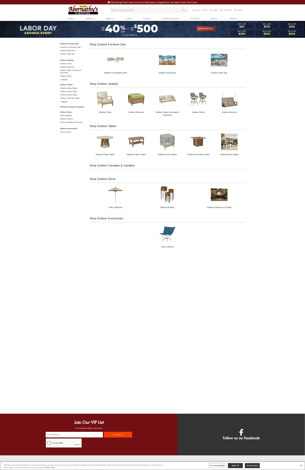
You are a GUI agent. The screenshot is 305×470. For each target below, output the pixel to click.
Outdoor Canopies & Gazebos (72, 107)
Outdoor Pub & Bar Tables (70, 98)
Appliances (110, 19)
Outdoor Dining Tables (68, 88)
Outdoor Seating (67, 60)
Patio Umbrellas (66, 115)
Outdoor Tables (66, 85)
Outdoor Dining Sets (67, 50)
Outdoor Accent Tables (68, 95)
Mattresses (90, 19)
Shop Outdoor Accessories (106, 218)
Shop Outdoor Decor (103, 179)
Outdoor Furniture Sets (69, 44)
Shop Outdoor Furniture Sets (108, 44)
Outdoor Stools (65, 76)
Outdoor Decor (66, 112)
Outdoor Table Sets (67, 54)
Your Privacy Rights (217, 465)
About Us (214, 19)
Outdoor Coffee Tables (68, 91)
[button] (193, 10)
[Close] (301, 465)
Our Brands (194, 19)
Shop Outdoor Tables (103, 126)
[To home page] (83, 10)
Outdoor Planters (66, 119)
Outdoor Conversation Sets (70, 47)
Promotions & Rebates (170, 19)
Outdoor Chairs (66, 64)
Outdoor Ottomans (67, 67)
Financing (147, 19)
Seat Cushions (65, 132)
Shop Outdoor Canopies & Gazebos (112, 165)
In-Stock (129, 19)
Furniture (71, 19)
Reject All (235, 465)
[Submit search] (184, 10)
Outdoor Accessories (68, 128)
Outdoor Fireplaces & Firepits (71, 122)
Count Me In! (118, 434)
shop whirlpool (206, 29)
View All (64, 79)
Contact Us (233, 19)
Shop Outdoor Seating (104, 83)
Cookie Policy (50, 467)
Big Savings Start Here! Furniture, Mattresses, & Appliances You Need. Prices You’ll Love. (154, 2)
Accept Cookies (252, 465)
